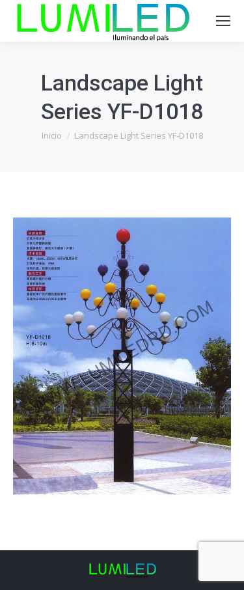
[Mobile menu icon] (223, 21)
